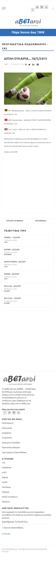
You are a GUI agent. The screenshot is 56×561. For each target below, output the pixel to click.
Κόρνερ (8, 254)
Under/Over (6, 468)
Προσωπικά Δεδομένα (11, 447)
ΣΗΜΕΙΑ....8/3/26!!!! (11, 274)
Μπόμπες (6, 492)
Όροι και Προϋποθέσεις (13, 528)
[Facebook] (26, 64)
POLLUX (5, 551)
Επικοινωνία (7, 428)
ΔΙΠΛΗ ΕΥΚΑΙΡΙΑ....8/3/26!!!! (15, 262)
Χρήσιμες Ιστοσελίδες (11, 443)
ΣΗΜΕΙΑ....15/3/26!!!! (12, 237)
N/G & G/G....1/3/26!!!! (12, 298)
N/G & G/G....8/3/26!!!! (12, 286)
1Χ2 (6, 64)
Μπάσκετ (6, 502)
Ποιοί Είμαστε (8, 423)
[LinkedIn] (38, 64)
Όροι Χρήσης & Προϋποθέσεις (14, 452)
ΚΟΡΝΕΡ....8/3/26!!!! (11, 250)
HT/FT (4, 473)
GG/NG (7, 291)
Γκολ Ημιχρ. (6, 487)
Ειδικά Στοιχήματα (10, 497)
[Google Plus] (33, 64)
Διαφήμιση (6, 433)
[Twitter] (29, 64)
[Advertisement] (28, 184)
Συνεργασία (7, 438)
